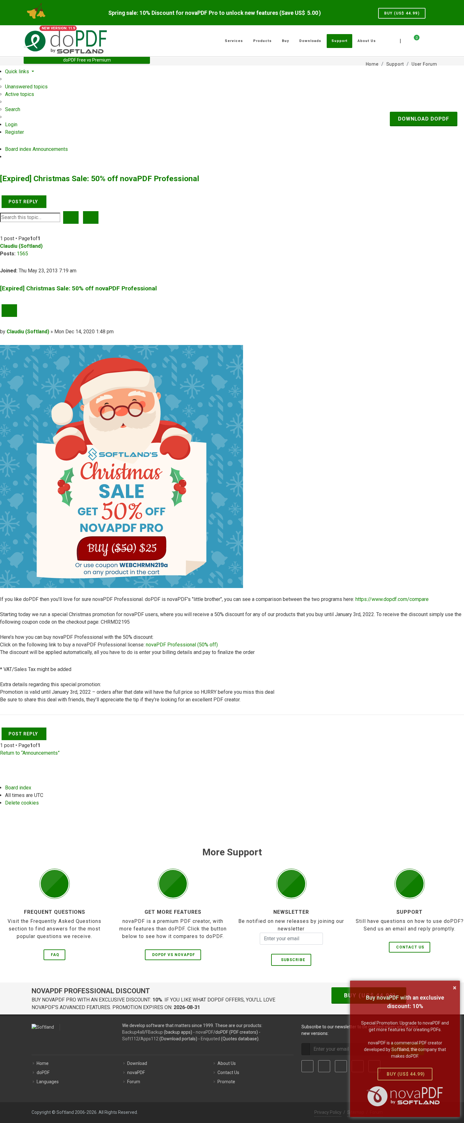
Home (43, 1063)
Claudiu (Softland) (21, 246)
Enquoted (210, 1038)
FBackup (154, 1032)
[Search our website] (433, 40)
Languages (48, 1081)
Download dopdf (423, 119)
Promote (226, 1081)
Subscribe (291, 960)
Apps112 (149, 1038)
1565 (22, 254)
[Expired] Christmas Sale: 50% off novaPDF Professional (99, 178)
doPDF (43, 1072)
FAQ (55, 955)
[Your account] (423, 38)
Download (137, 1063)
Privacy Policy (328, 1112)
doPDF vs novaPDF (173, 955)
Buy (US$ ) (401, 13)
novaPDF (204, 1032)
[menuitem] (26, 87)
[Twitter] (324, 1066)
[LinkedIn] (341, 1066)
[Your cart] (413, 40)
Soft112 (130, 1038)
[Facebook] (307, 1066)
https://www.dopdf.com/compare (392, 599)
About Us (226, 1063)
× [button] (454, 987)
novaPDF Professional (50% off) (182, 645)
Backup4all (133, 1032)
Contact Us (410, 947)
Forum (133, 1081)
